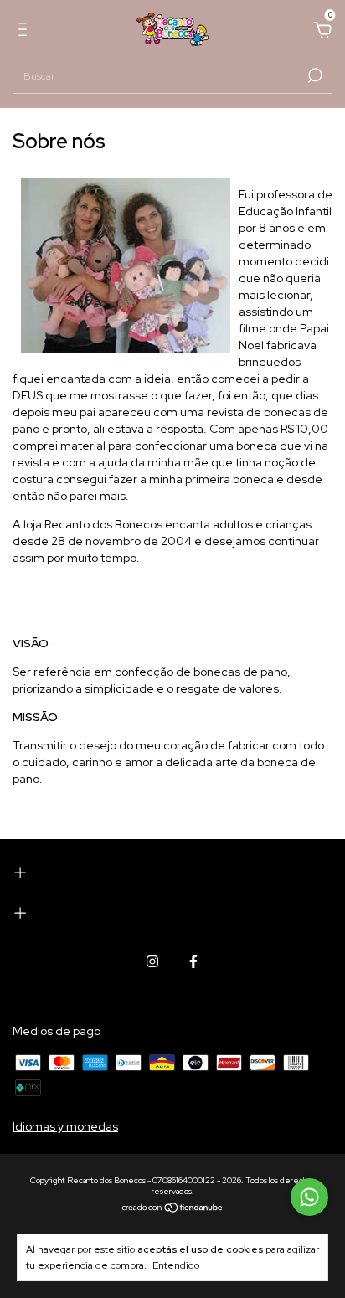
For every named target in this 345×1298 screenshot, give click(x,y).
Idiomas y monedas (65, 1126)
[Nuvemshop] (173, 1208)
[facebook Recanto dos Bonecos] (193, 961)
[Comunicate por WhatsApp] (309, 1197)
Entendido (175, 1265)
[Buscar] (313, 75)
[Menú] (26, 32)
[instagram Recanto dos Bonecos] (152, 961)
